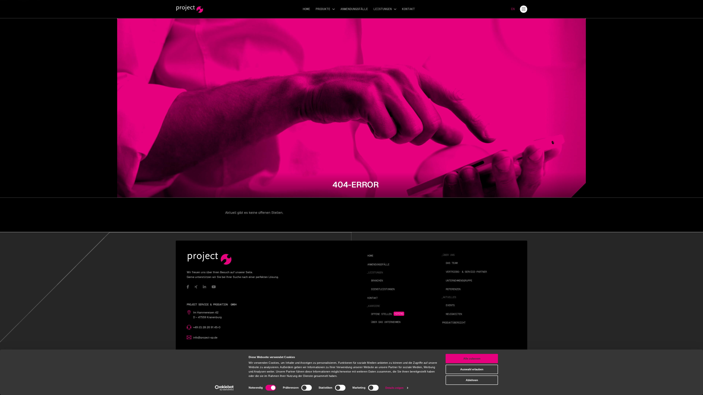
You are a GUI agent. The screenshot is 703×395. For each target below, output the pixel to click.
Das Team (451, 263)
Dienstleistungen (383, 289)
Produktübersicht (454, 322)
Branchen (377, 280)
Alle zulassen (471, 358)
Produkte (323, 9)
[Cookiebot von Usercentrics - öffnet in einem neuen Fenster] (224, 388)
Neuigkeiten (454, 314)
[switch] (306, 388)
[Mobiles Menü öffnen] (523, 8)
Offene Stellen (381, 314)
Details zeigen (394, 387)
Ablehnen (472, 380)
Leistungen (382, 9)
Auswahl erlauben (471, 369)
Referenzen (453, 289)
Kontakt (408, 9)
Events (450, 305)
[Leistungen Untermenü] (395, 9)
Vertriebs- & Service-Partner (466, 271)
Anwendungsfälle (354, 9)
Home (306, 9)
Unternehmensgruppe (459, 280)
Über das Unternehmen (385, 322)
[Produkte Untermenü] (333, 9)
